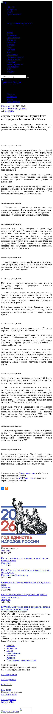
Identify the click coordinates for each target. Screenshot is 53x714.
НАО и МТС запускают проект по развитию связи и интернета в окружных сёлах (25, 608)
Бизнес (10, 52)
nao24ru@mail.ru (8, 679)
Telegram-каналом (27, 473)
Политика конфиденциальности (21, 660)
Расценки (11, 658)
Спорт (9, 47)
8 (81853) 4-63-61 (9, 695)
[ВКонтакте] (2, 488)
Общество (11, 42)
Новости (11, 7)
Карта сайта (6, 684)
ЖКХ (9, 69)
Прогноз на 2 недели (11, 82)
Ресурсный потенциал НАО (19, 23)
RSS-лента (6, 690)
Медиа (10, 12)
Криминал (11, 40)
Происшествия (13, 14)
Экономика (12, 35)
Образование (13, 67)
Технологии (12, 54)
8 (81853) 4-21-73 (9, 674)
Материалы (12, 9)
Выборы (10, 72)
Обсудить (9, 111)
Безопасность (21, 575)
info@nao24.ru (7, 702)
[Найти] (28, 77)
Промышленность (15, 57)
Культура (11, 50)
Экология (11, 45)
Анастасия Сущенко (16, 108)
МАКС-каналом (26, 478)
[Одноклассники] (6, 488)
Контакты (11, 655)
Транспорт (11, 62)
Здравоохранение (15, 64)
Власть (10, 32)
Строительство (13, 59)
